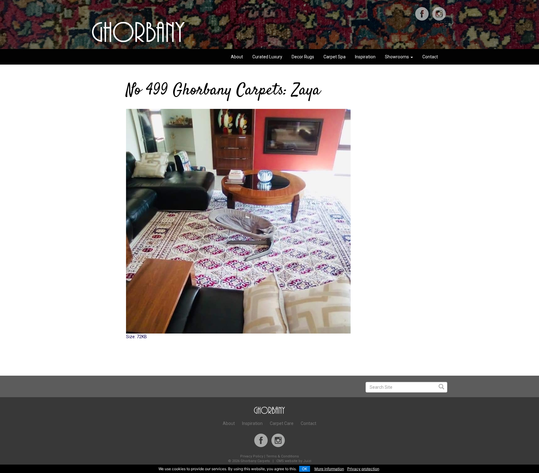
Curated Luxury (267, 56)
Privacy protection (363, 468)
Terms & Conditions (282, 456)
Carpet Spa (334, 56)
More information (329, 468)
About (237, 56)
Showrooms (397, 56)
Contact (430, 56)
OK (304, 468)
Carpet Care (282, 423)
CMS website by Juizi (293, 461)
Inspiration (365, 56)
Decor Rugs (303, 56)
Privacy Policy (251, 456)
